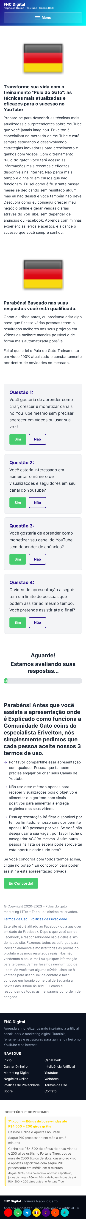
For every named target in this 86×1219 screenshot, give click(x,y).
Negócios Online (16, 1079)
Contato (50, 1091)
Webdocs (51, 1079)
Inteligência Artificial (59, 1066)
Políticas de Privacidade (49, 919)
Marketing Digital (16, 1073)
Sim (17, 439)
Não (37, 439)
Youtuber (51, 1073)
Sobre (8, 1091)
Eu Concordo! (21, 883)
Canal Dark (52, 1060)
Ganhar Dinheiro (16, 1066)
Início (7, 1060)
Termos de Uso (16, 919)
